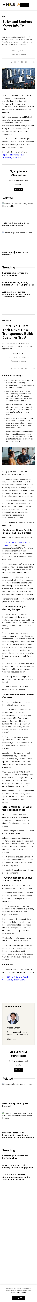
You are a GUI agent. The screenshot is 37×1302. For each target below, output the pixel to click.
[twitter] (19, 62)
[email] (26, 62)
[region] (18, 1293)
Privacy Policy (21, 1292)
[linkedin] (15, 62)
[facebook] (11, 62)
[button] (3, 5)
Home (4, 16)
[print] (34, 62)
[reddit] (22, 62)
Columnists (6, 320)
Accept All (18, 1298)
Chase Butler (18, 353)
